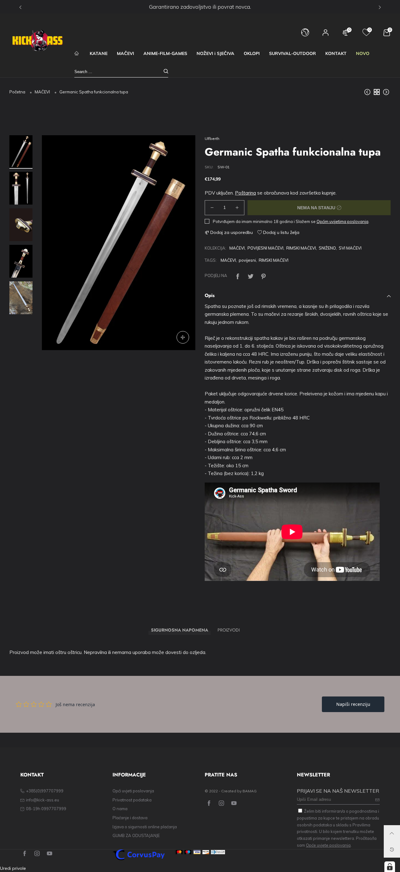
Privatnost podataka (132, 799)
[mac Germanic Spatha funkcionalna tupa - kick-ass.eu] (118, 242)
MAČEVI (125, 53)
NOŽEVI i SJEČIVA (215, 53)
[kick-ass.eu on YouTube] (234, 803)
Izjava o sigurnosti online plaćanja (144, 826)
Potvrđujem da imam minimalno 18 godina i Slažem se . (291, 221)
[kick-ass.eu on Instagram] (221, 803)
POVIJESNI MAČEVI (265, 247)
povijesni (247, 260)
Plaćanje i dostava (130, 817)
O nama (120, 808)
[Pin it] (263, 275)
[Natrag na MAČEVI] (376, 92)
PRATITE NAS (221, 774)
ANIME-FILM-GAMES (165, 53)
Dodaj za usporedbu (231, 232)
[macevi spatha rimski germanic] (21, 188)
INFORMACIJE (129, 774)
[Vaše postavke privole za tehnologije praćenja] (389, 866)
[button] (56, 242)
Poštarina (245, 193)
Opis (210, 295)
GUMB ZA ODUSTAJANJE (136, 835)
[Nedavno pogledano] (392, 849)
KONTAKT (336, 53)
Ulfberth (212, 138)
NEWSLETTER (313, 774)
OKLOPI (252, 53)
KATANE (99, 53)
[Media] (183, 337)
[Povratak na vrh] (392, 833)
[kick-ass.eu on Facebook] (209, 803)
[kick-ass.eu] (37, 40)
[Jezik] (305, 35)
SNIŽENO (327, 247)
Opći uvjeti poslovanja (133, 790)
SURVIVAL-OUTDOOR (292, 53)
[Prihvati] (166, 71)
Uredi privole (13, 868)
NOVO (362, 53)
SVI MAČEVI (350, 247)
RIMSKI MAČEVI (301, 247)
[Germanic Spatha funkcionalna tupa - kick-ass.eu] (21, 225)
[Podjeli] (238, 275)
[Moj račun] (325, 35)
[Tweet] (250, 275)
